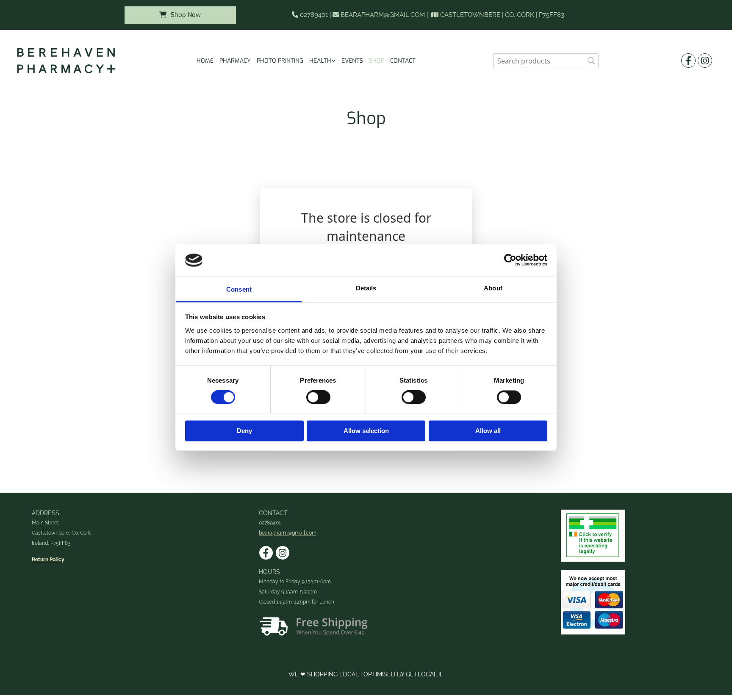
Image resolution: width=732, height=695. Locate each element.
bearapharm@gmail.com (383, 15)
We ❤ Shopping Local (324, 674)
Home (205, 61)
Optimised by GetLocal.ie (403, 674)
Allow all (488, 430)
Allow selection (366, 430)
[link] (322, 61)
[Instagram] (705, 60)
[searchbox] (546, 60)
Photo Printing (280, 61)
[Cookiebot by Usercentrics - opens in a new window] (510, 260)
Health (320, 61)
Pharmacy (235, 61)
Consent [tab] (239, 289)
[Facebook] (688, 60)
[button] (180, 15)
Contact (403, 61)
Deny (244, 430)
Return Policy (48, 560)
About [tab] (493, 288)
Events (352, 61)
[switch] (318, 397)
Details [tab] (366, 288)
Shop (376, 61)
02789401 (314, 15)
